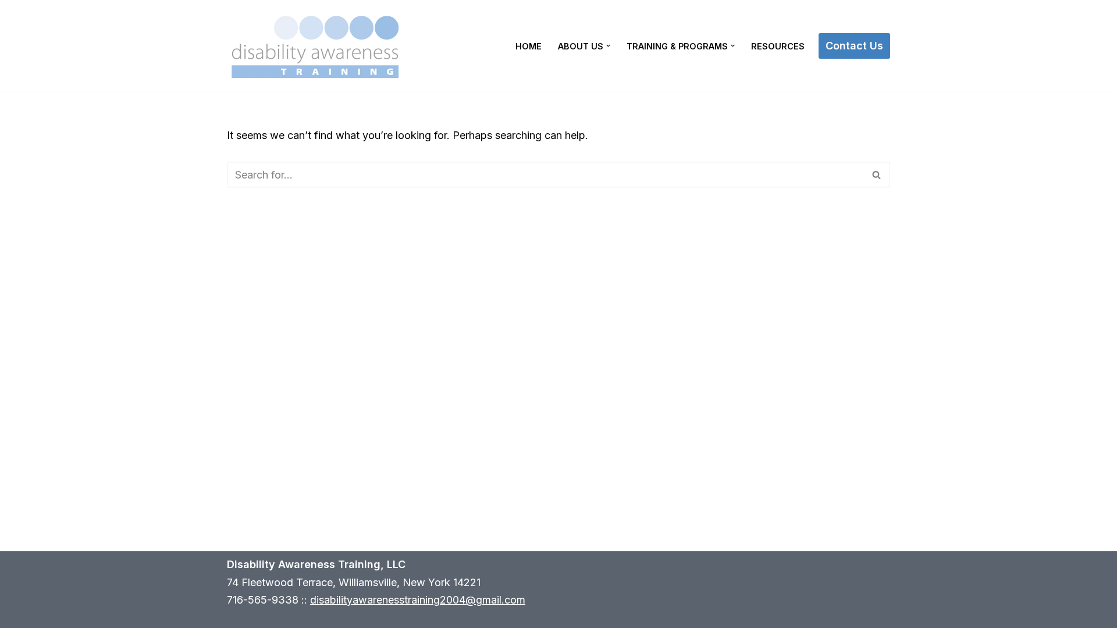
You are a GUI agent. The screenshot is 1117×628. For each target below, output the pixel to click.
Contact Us (854, 46)
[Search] (877, 175)
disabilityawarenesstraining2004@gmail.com (417, 600)
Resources (778, 46)
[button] (608, 46)
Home (528, 46)
